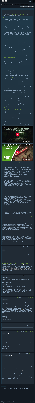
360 (32, 223)
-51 (32, 353)
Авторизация (29, 1)
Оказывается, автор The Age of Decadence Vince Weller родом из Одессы (15, 263)
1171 (32, 235)
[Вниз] (32, 220)
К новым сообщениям (25, 4)
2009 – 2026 (32, 401)
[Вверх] (31, 220)
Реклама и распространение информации (7, 401)
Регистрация (30, 1)
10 (20, 353)
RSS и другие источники (5, 402)
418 (32, 297)
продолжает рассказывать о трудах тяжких (18, 14)
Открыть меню (33, 1)
